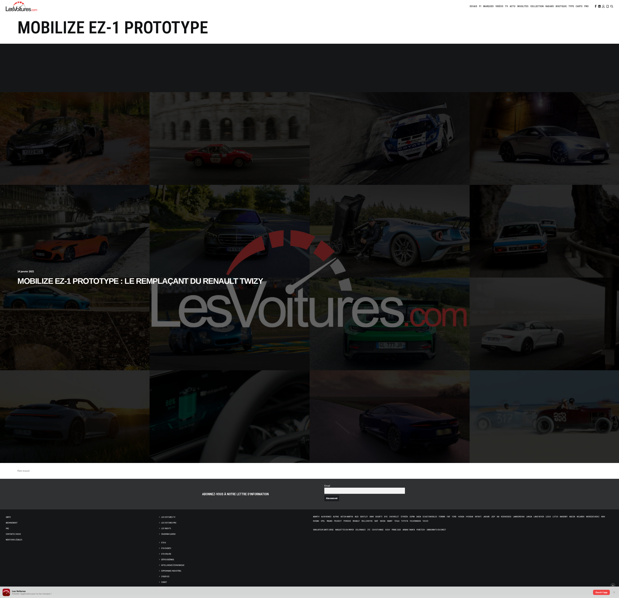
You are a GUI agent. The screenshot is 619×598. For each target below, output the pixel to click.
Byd (386, 517)
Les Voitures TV (168, 517)
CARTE (579, 6)
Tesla (396, 521)
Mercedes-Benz (592, 517)
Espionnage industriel (171, 571)
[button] (595, 6)
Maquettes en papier (344, 530)
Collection (537, 6)
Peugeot (338, 521)
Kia (498, 517)
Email (327, 486)
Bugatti (378, 517)
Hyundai (469, 517)
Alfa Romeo (326, 517)
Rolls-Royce (367, 521)
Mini (603, 517)
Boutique (561, 6)
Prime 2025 (396, 530)
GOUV (387, 530)
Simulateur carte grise (323, 530)
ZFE (368, 530)
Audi (357, 517)
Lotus (555, 517)
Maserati (564, 517)
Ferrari (442, 517)
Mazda (572, 517)
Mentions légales (14, 540)
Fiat (448, 517)
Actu (513, 6)
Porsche (347, 521)
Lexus (548, 517)
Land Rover (539, 517)
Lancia (529, 517)
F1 (480, 6)
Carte (8, 517)
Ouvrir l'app (601, 592)
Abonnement (12, 523)
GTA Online (166, 554)
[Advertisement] (309, 67)
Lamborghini (519, 517)
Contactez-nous (13, 534)
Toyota (404, 521)
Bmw (372, 517)
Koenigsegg (506, 517)
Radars (549, 6)
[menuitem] (473, 6)
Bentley (364, 517)
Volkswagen (415, 521)
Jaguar (486, 517)
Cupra (412, 517)
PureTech (421, 530)
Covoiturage (377, 530)
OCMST (164, 582)
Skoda (382, 521)
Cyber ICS (165, 576)
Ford (454, 517)
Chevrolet (394, 517)
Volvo (425, 521)
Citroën (404, 517)
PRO (586, 6)
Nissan (316, 521)
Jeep (493, 517)
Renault (356, 521)
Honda (461, 517)
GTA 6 (163, 543)
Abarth (316, 517)
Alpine (336, 517)
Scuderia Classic (168, 534)
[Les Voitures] (21, 6)
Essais (473, 6)
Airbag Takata (409, 530)
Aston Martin (347, 517)
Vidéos (499, 6)
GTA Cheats (166, 548)
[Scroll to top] (612, 585)
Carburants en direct (436, 530)
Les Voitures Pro (168, 523)
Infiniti (478, 517)
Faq (7, 528)
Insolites (522, 6)
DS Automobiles (430, 517)
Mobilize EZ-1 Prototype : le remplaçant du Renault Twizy (140, 281)
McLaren (580, 517)
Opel (323, 521)
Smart (390, 521)
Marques (488, 6)
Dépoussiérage (167, 559)
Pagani (329, 521)
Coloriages (360, 530)
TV (506, 6)
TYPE (571, 6)
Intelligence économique (172, 565)
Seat (376, 521)
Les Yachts (166, 528)
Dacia (418, 517)
